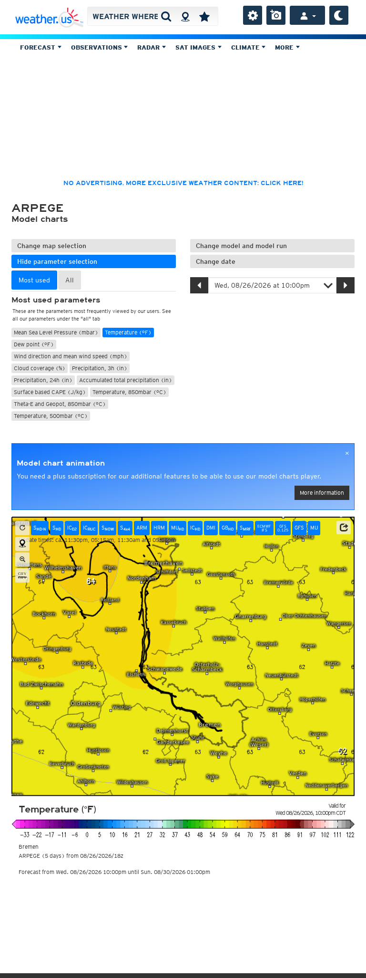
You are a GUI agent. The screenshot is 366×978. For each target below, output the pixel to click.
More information (322, 492)
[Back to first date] (22, 528)
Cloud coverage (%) (39, 368)
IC (72, 527)
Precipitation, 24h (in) (43, 380)
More (285, 47)
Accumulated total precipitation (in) (125, 380)
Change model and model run (241, 246)
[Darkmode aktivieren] (338, 15)
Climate (246, 47)
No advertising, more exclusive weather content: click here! (183, 183)
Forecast (38, 47)
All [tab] (69, 280)
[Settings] (252, 15)
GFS (299, 527)
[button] (343, 527)
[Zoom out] (22, 559)
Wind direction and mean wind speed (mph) (70, 356)
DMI (210, 527)
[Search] (166, 16)
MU (177, 527)
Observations (97, 47)
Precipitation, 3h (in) (99, 368)
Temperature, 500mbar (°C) (51, 415)
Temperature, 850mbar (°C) (129, 391)
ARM (141, 527)
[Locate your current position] (22, 544)
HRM (159, 527)
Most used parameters (55, 300)
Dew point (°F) (34, 344)
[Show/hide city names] (22, 575)
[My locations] (204, 16)
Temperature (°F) (128, 332)
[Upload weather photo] (275, 15)
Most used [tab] (34, 280)
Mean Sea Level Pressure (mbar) (56, 332)
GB (228, 527)
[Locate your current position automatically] (185, 16)
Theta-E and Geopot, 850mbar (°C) (60, 403)
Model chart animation (61, 463)
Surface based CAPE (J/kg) (50, 391)
